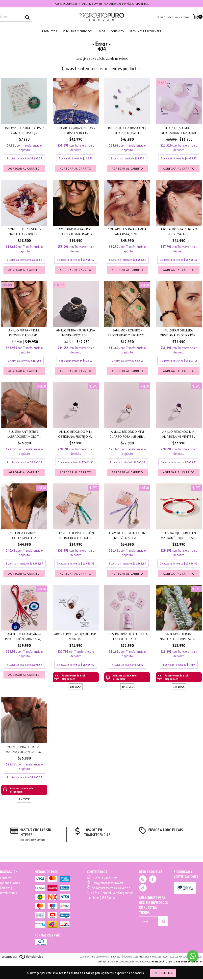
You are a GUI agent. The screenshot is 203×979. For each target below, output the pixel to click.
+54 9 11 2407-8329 (105, 878)
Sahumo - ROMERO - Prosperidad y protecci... (127, 332)
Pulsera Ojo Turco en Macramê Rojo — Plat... (179, 535)
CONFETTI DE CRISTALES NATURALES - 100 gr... (24, 231)
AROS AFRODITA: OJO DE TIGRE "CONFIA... (75, 636)
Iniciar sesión (182, 17)
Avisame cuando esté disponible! (73, 677)
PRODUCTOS (49, 31)
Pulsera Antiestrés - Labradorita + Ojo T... (24, 434)
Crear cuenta (164, 17)
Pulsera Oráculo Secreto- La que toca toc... (127, 636)
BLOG (102, 31)
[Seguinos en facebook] (152, 879)
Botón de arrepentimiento (185, 961)
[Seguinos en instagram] (143, 879)
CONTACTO (117, 31)
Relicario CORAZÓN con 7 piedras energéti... (76, 130)
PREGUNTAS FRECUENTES (145, 31)
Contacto (5, 878)
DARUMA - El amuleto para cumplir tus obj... (24, 130)
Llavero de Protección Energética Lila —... (127, 535)
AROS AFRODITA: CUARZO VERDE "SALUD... (178, 231)
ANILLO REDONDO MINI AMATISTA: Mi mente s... (179, 434)
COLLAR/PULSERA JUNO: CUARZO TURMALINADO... (75, 231)
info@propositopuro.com (108, 883)
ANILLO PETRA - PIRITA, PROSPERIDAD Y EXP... (24, 332)
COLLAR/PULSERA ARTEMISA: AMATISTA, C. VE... (127, 231)
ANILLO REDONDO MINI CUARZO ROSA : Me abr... (127, 434)
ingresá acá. (158, 961)
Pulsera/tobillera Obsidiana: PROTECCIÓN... (179, 332)
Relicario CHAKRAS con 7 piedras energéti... (127, 130)
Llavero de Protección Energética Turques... (76, 535)
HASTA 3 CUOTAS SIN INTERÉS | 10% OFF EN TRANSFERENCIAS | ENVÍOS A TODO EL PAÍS (102, 3)
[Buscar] (27, 17)
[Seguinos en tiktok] (143, 888)
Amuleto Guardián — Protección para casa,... (24, 636)
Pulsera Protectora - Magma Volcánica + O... (24, 749)
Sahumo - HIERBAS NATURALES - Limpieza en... (179, 636)
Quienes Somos (10, 883)
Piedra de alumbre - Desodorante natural (179, 130)
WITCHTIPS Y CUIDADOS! (78, 31)
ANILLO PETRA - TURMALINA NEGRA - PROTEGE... (75, 332)
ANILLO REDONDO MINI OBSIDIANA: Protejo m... (75, 434)
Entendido (163, 973)
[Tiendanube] (23, 958)
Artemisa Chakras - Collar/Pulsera (24, 535)
